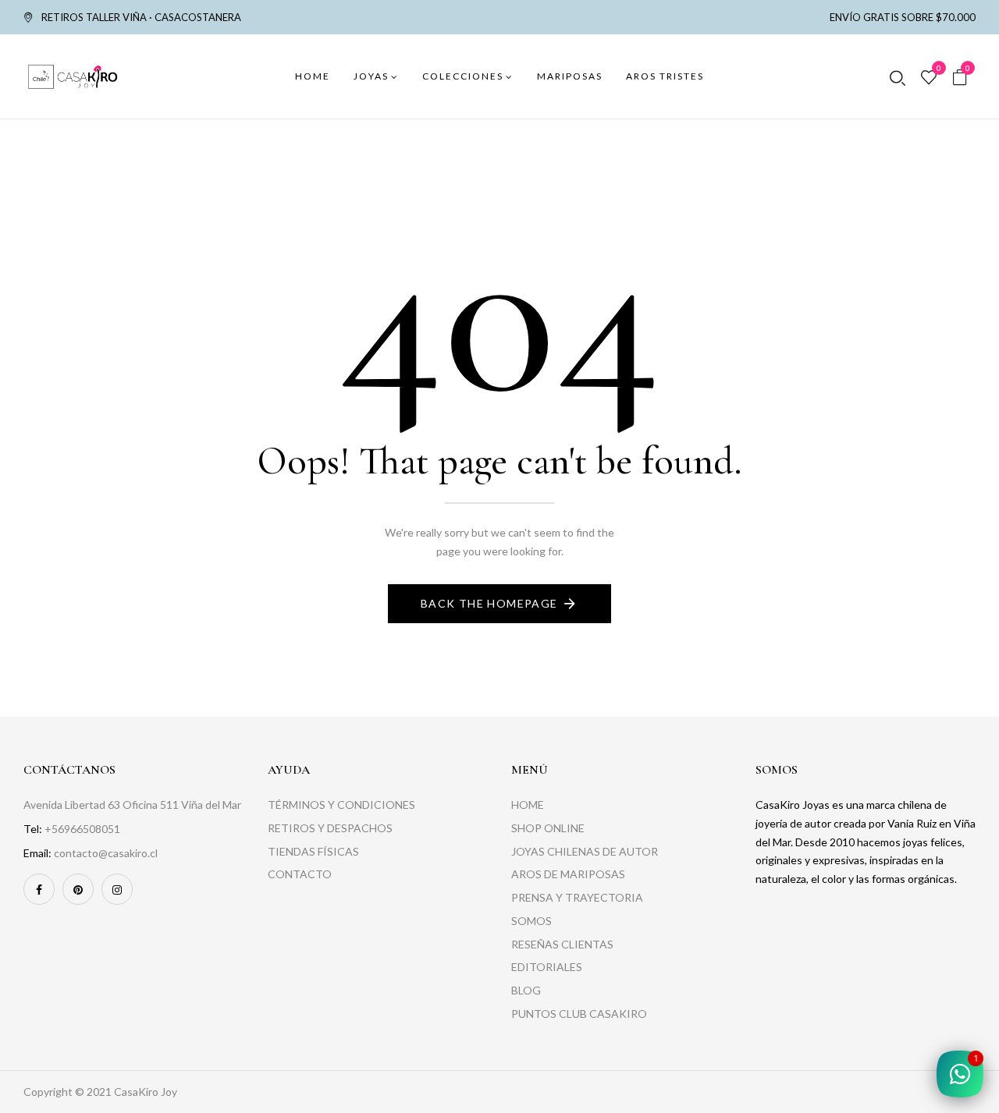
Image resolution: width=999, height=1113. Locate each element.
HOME (527, 804)
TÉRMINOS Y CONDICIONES (341, 804)
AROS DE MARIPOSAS (568, 874)
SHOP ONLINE (548, 828)
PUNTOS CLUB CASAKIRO (579, 1013)
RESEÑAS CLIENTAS (562, 944)
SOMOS (531, 920)
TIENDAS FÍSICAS (313, 851)
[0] (929, 78)
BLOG (526, 990)
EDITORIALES (546, 966)
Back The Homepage (489, 603)
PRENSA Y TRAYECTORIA (577, 897)
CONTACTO (300, 874)
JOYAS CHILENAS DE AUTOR (584, 851)
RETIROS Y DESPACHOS (330, 828)
